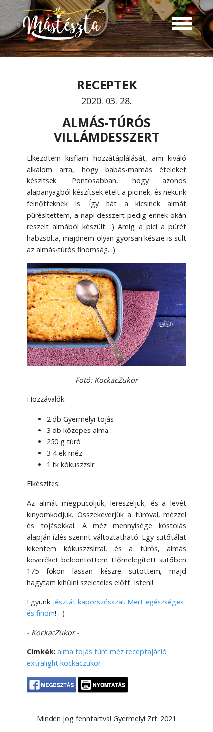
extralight (42, 663)
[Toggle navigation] (181, 25)
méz (117, 651)
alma (65, 651)
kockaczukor (80, 663)
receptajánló (146, 651)
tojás (83, 651)
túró (101, 651)
